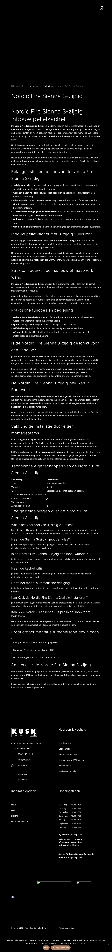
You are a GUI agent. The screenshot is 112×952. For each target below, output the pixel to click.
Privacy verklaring (66, 928)
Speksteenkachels (67, 771)
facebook (22, 774)
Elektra (14, 815)
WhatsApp (23, 765)
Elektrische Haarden (68, 754)
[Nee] (108, 944)
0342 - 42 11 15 (25, 754)
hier (74, 845)
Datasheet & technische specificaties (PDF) (33, 650)
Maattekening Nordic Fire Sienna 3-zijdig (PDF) (35, 657)
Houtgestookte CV (19, 821)
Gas (13, 810)
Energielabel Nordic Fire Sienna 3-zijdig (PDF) (35, 642)
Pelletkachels (64, 765)
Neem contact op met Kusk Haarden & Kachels (51, 675)
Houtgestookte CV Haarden (71, 760)
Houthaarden (64, 743)
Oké (46, 947)
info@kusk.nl (24, 759)
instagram (23, 779)
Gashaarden (64, 748)
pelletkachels (49, 684)
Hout (13, 804)
